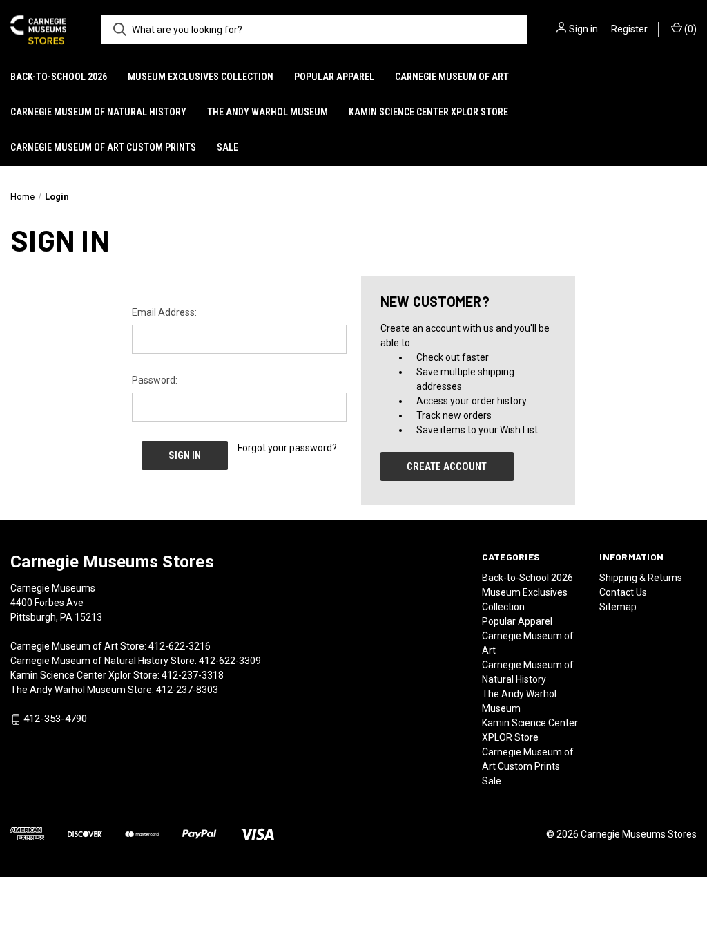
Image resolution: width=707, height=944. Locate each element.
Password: (154, 380)
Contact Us (623, 592)
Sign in (583, 29)
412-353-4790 (55, 719)
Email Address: (164, 312)
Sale (227, 147)
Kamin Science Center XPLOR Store (428, 111)
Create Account (447, 466)
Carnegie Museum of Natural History (98, 111)
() (689, 29)
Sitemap (618, 606)
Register (629, 29)
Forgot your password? (287, 447)
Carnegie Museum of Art (452, 76)
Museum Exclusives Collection (200, 76)
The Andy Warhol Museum (267, 111)
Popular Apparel (334, 76)
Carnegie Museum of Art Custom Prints (103, 147)
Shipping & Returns (640, 577)
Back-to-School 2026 (58, 76)
